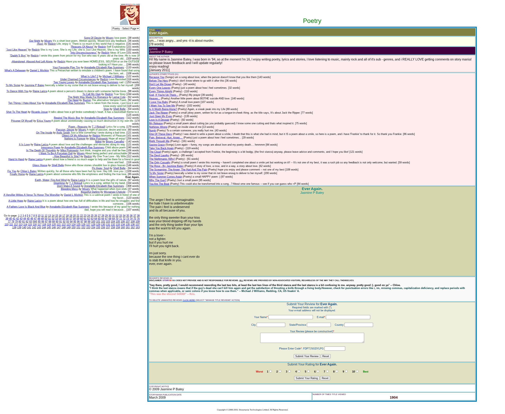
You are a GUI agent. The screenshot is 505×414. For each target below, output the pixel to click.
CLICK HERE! (189, 300)
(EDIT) (158, 30)
